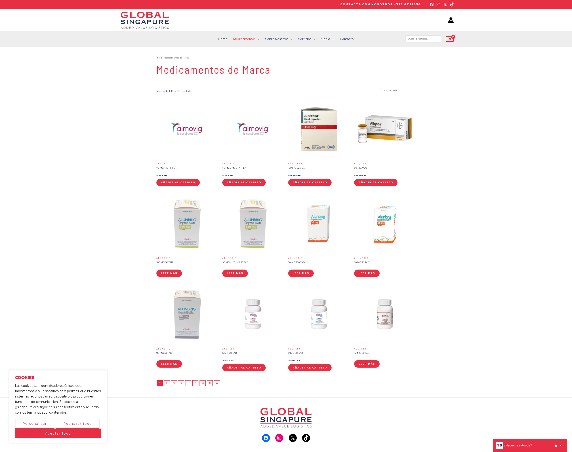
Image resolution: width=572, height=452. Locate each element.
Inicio (159, 57)
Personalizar (34, 424)
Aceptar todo (58, 433)
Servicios (304, 39)
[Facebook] (432, 4)
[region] (58, 406)
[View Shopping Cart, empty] (450, 39)
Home (222, 39)
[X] (293, 438)
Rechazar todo (77, 424)
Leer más (169, 273)
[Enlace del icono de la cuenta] (451, 20)
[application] (257, 39)
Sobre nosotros (276, 39)
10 (203, 383)
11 (210, 383)
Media (325, 39)
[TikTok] (452, 4)
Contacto (347, 39)
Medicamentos (244, 39)
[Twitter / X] (445, 4)
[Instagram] (438, 4)
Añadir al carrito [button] (178, 182)
